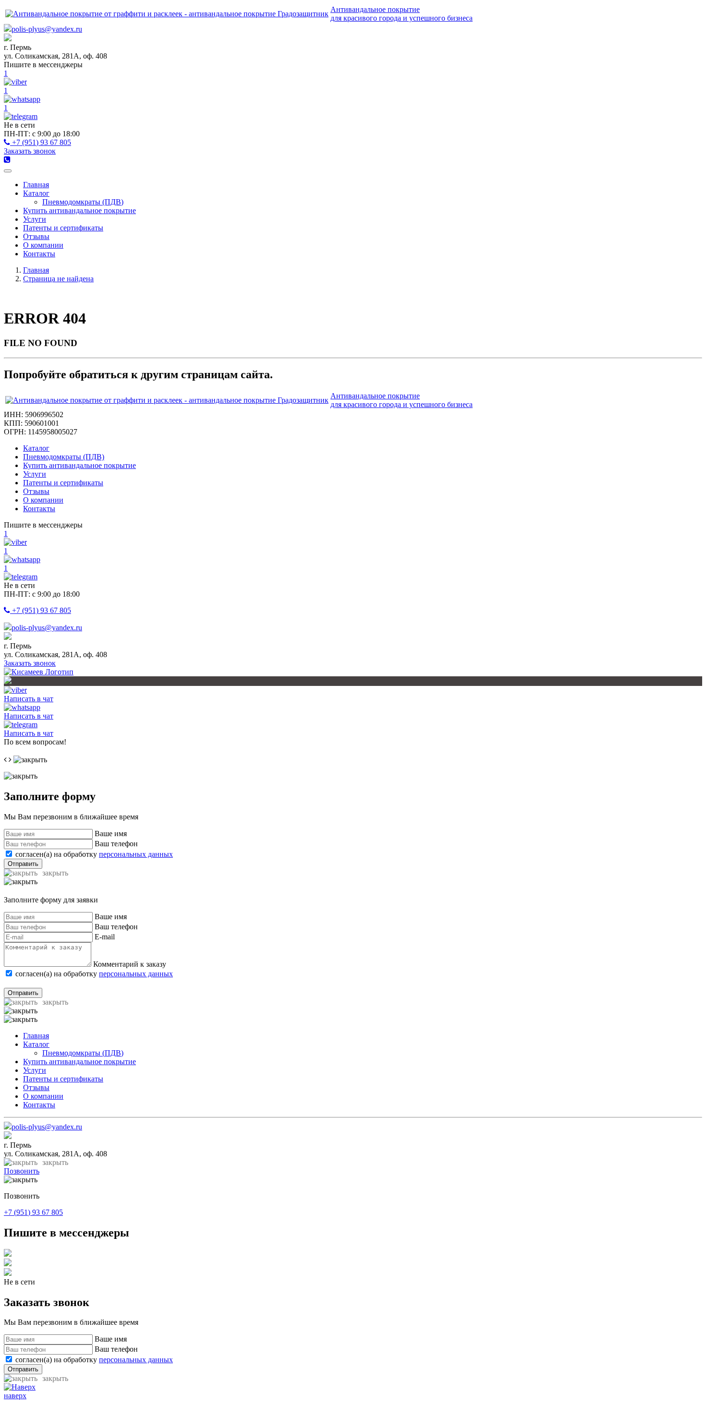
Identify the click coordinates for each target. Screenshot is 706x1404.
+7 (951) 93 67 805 (40, 142)
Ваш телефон (116, 844)
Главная (36, 184)
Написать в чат (28, 699)
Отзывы (36, 236)
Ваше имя (111, 833)
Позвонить (21, 1171)
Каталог (36, 193)
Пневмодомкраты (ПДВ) (82, 202)
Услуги (34, 219)
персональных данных (136, 854)
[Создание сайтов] (38, 672)
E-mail (105, 937)
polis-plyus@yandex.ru (47, 29)
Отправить (23, 863)
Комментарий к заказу (129, 964)
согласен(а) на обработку (94, 854)
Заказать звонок (30, 151)
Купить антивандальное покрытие (79, 210)
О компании (43, 245)
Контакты (39, 254)
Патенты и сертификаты (63, 228)
